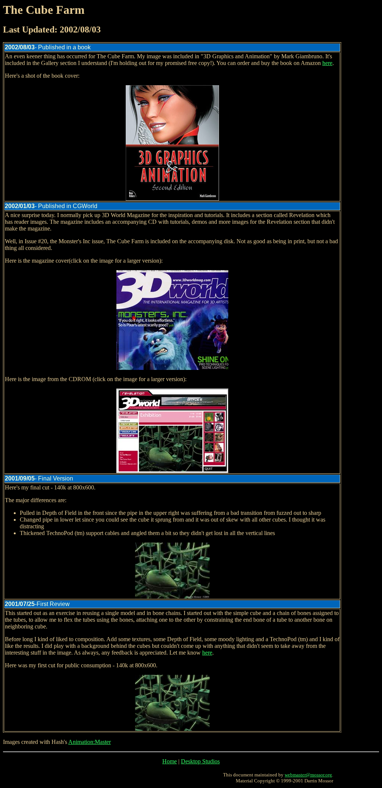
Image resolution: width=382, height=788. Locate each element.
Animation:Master (89, 742)
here (327, 63)
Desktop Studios (200, 761)
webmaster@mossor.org (308, 775)
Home (169, 761)
